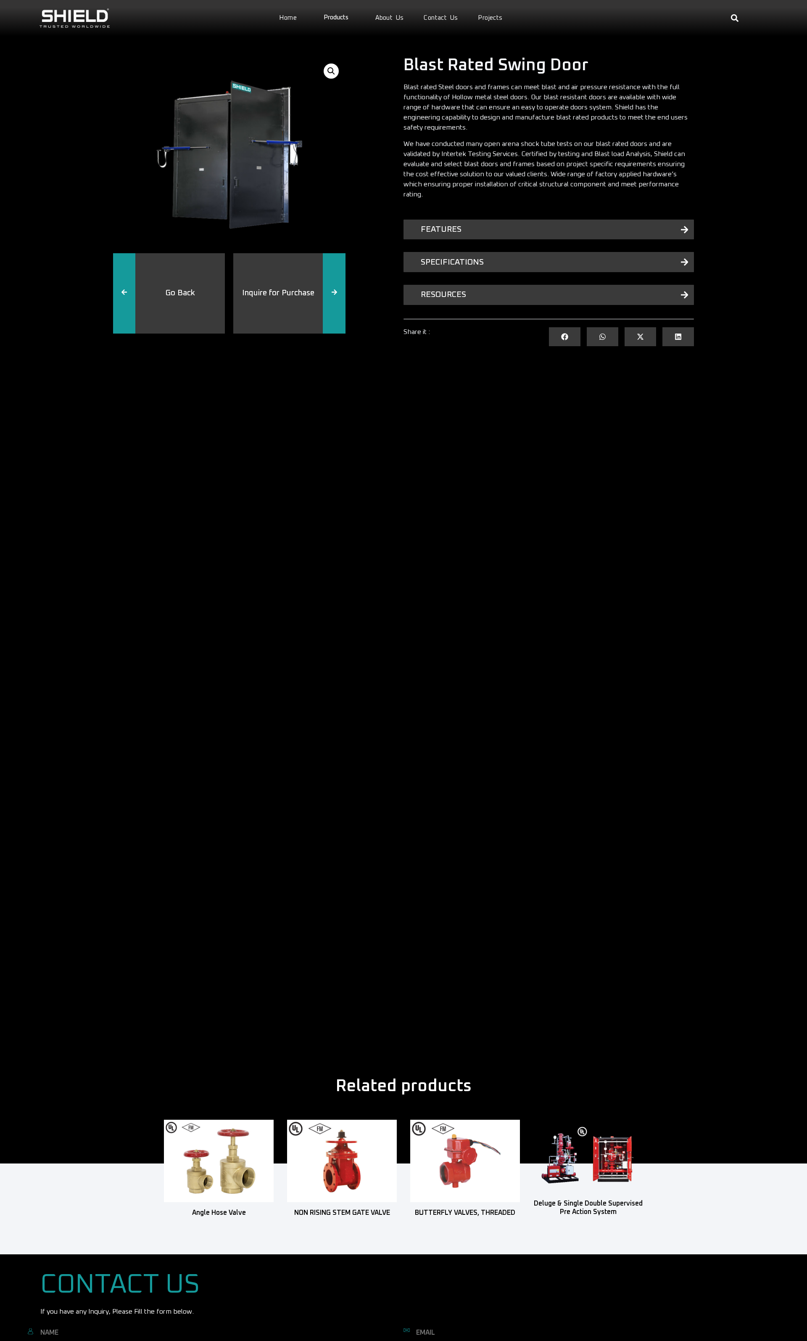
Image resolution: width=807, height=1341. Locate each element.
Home (288, 18)
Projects (490, 18)
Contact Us (441, 18)
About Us (389, 18)
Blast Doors (178, 334)
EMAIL (425, 1332)
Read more (218, 1225)
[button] (734, 18)
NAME (49, 1332)
